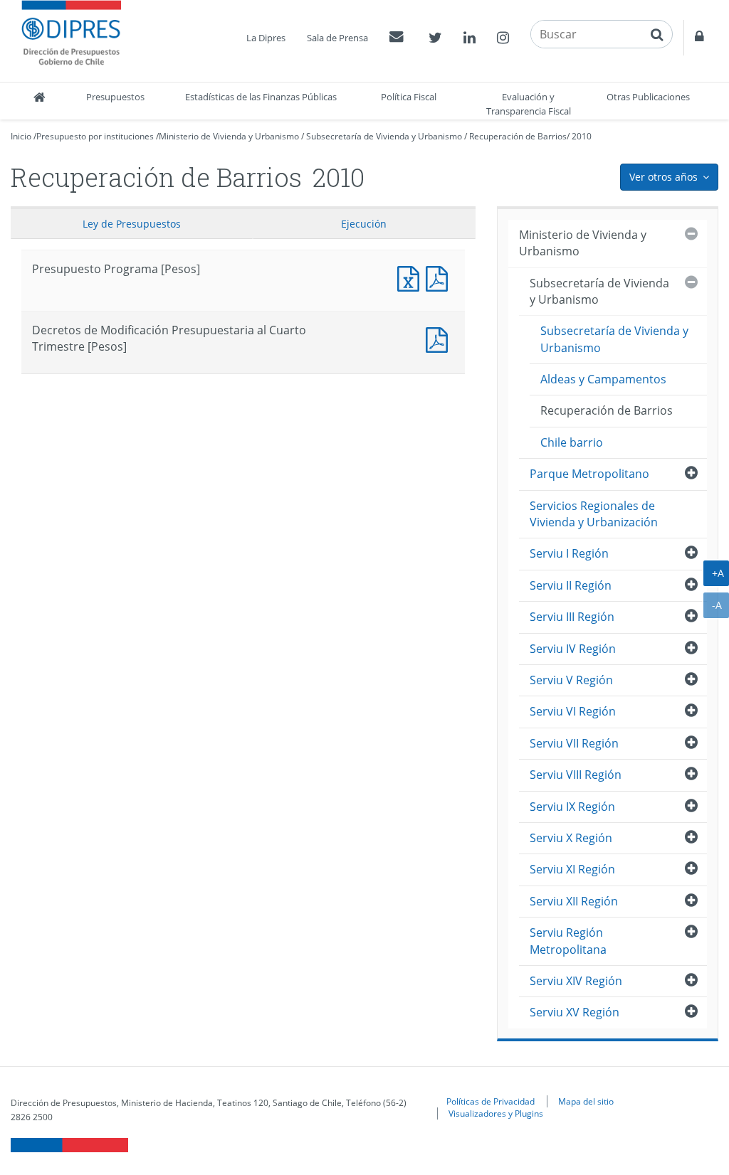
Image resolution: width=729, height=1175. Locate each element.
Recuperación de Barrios (518, 136)
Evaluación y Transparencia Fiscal (528, 103)
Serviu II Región (571, 585)
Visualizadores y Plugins (496, 1113)
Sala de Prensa (337, 37)
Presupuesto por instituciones (95, 136)
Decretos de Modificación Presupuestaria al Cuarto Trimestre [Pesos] (440, 338)
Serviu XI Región (572, 869)
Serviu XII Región (574, 901)
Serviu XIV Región (576, 981)
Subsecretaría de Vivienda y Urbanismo (384, 136)
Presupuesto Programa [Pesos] (411, 277)
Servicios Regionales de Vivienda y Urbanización (594, 514)
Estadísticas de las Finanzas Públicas (261, 96)
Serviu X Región (571, 838)
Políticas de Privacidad (490, 1101)
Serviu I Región (569, 553)
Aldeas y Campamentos (603, 379)
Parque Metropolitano (589, 474)
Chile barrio (571, 442)
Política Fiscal (408, 96)
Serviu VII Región (574, 743)
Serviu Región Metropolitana (568, 941)
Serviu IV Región (573, 648)
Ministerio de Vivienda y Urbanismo (229, 136)
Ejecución (364, 223)
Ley (132, 223)
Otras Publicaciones (648, 96)
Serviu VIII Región (576, 774)
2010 (582, 136)
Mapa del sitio (586, 1101)
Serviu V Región (571, 680)
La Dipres (265, 37)
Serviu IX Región (572, 806)
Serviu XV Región (574, 1012)
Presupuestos (115, 96)
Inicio (21, 136)
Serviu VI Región (573, 711)
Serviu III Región (572, 616)
